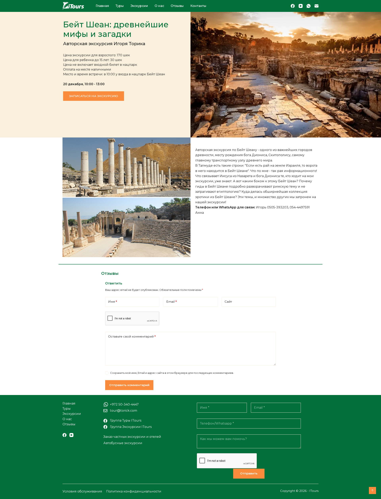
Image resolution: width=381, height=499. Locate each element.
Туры (119, 6)
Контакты (198, 6)
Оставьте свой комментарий (132, 336)
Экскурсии (139, 6)
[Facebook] (293, 6)
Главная (102, 6)
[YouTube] (301, 6)
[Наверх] (372, 490)
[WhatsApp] (309, 6)
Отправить (249, 473)
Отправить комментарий (129, 385)
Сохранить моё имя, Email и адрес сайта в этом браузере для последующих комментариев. (172, 372)
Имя (112, 301)
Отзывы (177, 6)
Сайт (228, 301)
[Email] (316, 6)
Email (171, 301)
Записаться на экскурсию (93, 96)
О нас (159, 6)
